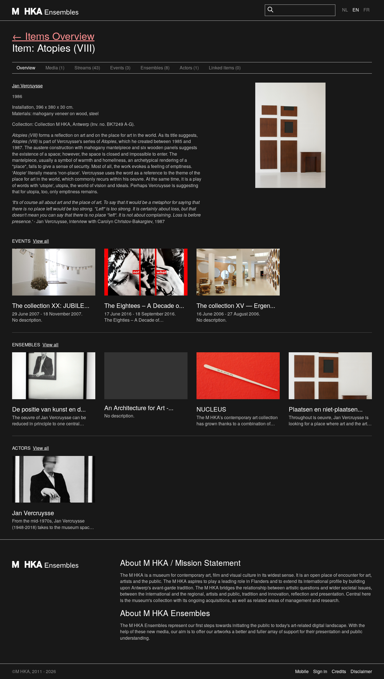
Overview (26, 67)
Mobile (302, 671)
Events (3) (120, 67)
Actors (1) (189, 67)
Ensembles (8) (155, 67)
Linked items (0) (225, 67)
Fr (366, 9)
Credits (339, 671)
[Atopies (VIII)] (290, 136)
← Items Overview (53, 35)
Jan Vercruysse (27, 85)
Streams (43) (87, 67)
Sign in (320, 671)
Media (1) (55, 67)
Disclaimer (361, 671)
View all (41, 241)
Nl (345, 9)
